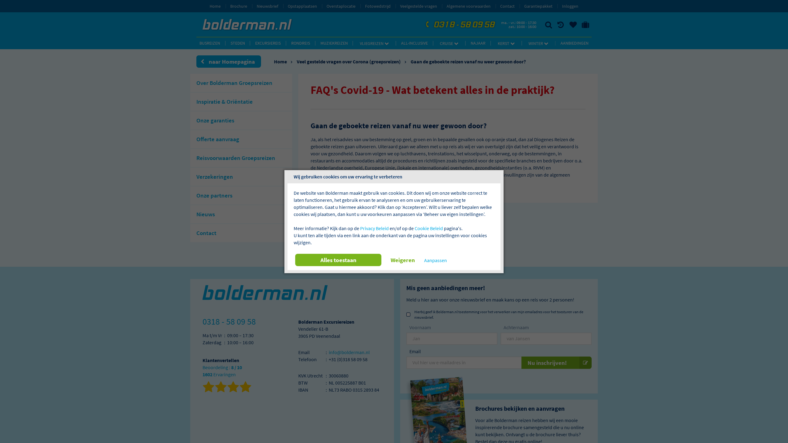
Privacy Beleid (374, 228)
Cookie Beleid (429, 228)
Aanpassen (435, 260)
